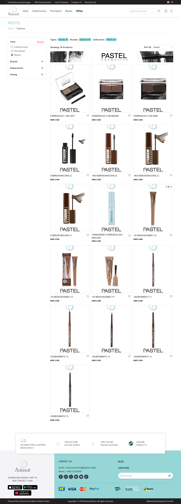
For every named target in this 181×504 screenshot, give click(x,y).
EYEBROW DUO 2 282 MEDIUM (105, 115)
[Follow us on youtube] (81, 477)
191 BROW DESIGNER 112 (61, 296)
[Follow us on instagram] (66, 477)
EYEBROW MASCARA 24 (61, 175)
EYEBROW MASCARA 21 (61, 235)
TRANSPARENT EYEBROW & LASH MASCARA (107, 236)
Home (25, 11)
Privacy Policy (13, 501)
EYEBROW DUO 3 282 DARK (145, 115)
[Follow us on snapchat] (76, 477)
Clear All (40, 42)
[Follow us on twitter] (71, 477)
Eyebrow (84, 39)
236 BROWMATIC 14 (142, 356)
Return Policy (43, 501)
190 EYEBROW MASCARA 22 (146, 175)
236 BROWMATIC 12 (59, 356)
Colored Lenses (39, 11)
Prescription (56, 11)
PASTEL (110, 39)
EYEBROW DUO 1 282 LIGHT (62, 115)
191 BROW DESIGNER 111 (103, 296)
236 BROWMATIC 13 (101, 356)
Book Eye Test (90, 2)
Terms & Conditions (29, 501)
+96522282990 (74, 471)
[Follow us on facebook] (61, 477)
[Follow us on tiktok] (86, 477)
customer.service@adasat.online (80, 467)
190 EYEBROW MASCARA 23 (104, 175)
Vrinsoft (169, 501)
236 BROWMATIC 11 (142, 296)
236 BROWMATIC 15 (59, 416)
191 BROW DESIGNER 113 (144, 235)
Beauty (68, 11)
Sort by (147, 47)
